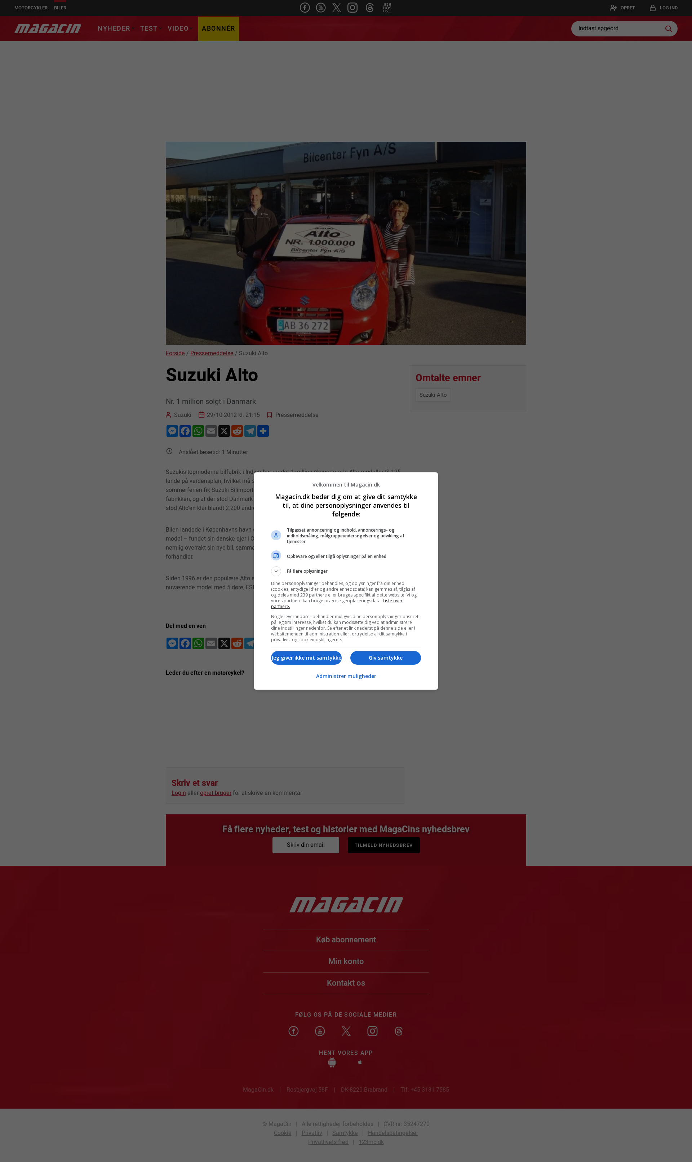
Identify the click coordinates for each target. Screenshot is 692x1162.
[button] (346, 571)
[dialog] (346, 581)
